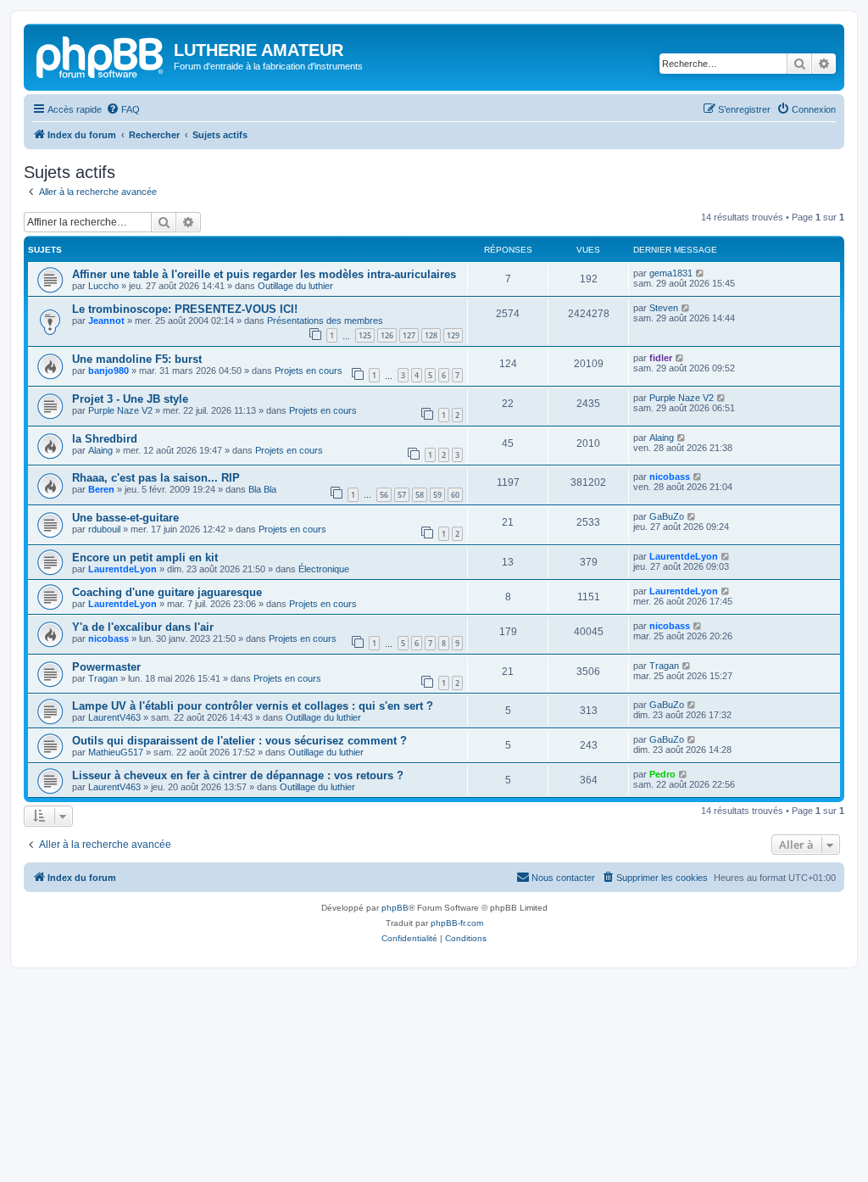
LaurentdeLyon (122, 569)
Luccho (103, 286)
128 (431, 335)
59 (437, 494)
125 (365, 335)
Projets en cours (308, 370)
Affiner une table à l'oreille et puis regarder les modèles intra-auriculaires (264, 274)
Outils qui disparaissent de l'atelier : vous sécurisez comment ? (239, 740)
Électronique (323, 569)
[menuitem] (123, 109)
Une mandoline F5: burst (137, 359)
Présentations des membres (325, 320)
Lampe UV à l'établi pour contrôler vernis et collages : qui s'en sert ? (252, 706)
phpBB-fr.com (457, 923)
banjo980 (108, 370)
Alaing (100, 450)
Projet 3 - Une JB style (130, 399)
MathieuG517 (115, 752)
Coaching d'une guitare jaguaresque (167, 592)
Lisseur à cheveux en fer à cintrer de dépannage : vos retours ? (237, 775)
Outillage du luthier (295, 286)
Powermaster (106, 667)
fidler (660, 358)
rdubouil (104, 529)
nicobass (669, 476)
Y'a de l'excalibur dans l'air (143, 627)
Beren (101, 489)
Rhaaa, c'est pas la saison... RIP (156, 477)
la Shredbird (104, 438)
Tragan (103, 678)
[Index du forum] (101, 55)
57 (402, 494)
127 (409, 335)
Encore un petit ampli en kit (145, 557)
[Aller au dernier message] (700, 273)
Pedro (662, 774)
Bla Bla (262, 489)
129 (453, 335)
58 (419, 494)
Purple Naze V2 (120, 410)
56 (384, 494)
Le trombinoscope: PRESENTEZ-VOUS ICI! (185, 309)
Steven (663, 308)
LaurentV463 (114, 717)
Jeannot (106, 320)
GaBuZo (666, 516)
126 (387, 335)
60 (455, 494)
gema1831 (671, 273)
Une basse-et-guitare (125, 517)
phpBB (395, 907)
